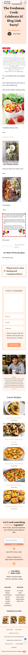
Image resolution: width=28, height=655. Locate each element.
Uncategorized (14, 30)
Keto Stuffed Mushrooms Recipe (14, 440)
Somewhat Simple (8, 137)
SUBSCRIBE (14, 544)
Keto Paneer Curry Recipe (14, 463)
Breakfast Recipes (7, 592)
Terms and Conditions (14, 640)
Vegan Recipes (20, 599)
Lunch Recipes (8, 595)
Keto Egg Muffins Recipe (14, 506)
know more (14, 389)
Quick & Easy (20, 597)
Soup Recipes (7, 605)
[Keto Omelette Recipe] (14, 408)
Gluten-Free (20, 601)
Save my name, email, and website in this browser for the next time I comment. (15, 335)
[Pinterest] (14, 563)
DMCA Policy (9, 643)
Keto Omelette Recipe (14, 418)
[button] (20, 2)
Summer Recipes (20, 595)
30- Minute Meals (20, 592)
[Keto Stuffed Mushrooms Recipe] (14, 429)
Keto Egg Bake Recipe (14, 485)
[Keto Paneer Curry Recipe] (14, 454)
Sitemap (14, 647)
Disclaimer (19, 643)
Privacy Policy (14, 633)
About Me (10, 629)
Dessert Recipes (7, 598)
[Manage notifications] (24, 651)
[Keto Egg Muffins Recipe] (14, 497)
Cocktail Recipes (7, 602)
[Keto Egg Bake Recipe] (14, 475)
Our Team (18, 629)
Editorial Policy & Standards (14, 636)
